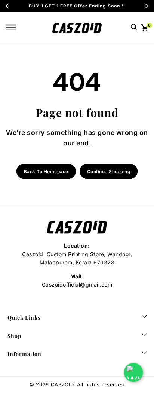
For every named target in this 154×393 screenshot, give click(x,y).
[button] (11, 27)
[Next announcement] (147, 6)
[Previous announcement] (7, 6)
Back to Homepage (46, 171)
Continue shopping (108, 171)
